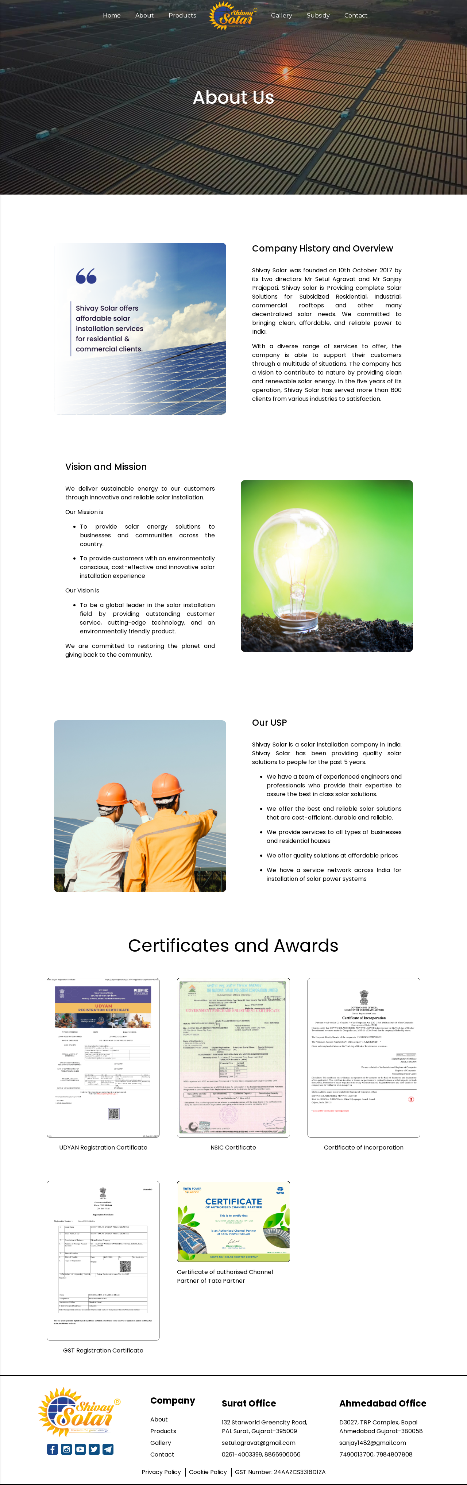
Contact (356, 15)
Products (182, 15)
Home (112, 15)
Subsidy (318, 15)
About (144, 15)
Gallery (281, 15)
